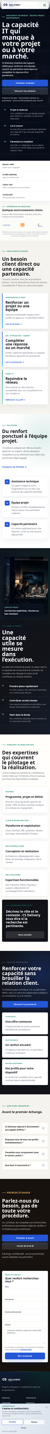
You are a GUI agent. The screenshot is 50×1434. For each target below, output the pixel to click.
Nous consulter (25, 935)
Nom (7, 1287)
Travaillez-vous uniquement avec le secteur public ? (22, 1154)
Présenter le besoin (25, 1238)
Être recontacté (25, 1356)
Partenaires (31, 1398)
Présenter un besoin (25, 83)
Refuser (34, 1422)
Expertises (6, 1403)
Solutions (6, 1398)
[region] (25, 225)
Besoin (8, 1325)
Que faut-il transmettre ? (18, 1165)
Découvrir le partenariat (25, 1004)
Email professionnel (13, 1312)
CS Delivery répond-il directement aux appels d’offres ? (22, 1128)
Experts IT (30, 1403)
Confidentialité (26, 1350)
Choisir (23, 1428)
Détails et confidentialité (9, 1431)
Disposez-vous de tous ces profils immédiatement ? (21, 1141)
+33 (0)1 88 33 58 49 (25, 1246)
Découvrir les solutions (25, 91)
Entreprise (9, 1299)
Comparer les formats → (14, 466)
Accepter (12, 1422)
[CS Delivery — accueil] (14, 5)
